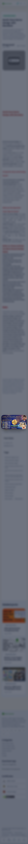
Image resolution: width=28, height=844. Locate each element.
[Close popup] (24, 417)
